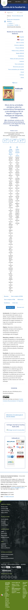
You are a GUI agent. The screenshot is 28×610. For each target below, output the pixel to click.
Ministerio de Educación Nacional (7, 558)
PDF (7, 140)
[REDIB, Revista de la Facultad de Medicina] (20, 454)
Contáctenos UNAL (4, 508)
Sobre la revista (20, 42)
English (22, 40)
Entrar (21, 12)
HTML (14, 140)
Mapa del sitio (3, 564)
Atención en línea (4, 506)
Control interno (4, 533)
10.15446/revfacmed (8, 496)
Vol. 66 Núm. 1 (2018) (12, 25)
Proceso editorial (20, 48)
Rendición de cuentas (5, 537)
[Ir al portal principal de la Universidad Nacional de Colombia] (4, 3)
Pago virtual (3, 521)
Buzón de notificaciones (5, 547)
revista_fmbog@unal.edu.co (18, 487)
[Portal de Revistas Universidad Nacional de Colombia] (5, 21)
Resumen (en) (20, 307)
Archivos (10, 23)
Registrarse (10, 12)
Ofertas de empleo (4, 524)
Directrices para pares (18, 66)
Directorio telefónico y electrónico (14, 564)
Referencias (20, 299)
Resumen (6, 296)
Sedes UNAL (17, 1)
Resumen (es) (10, 307)
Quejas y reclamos (4, 512)
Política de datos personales (17, 58)
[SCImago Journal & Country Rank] (15, 430)
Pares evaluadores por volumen (16, 69)
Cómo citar (15, 303)
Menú (25, 1)
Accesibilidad (23, 564)
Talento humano (4, 535)
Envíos (22, 77)
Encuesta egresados (4, 519)
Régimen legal (3, 545)
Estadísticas (21, 56)
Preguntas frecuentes (5, 510)
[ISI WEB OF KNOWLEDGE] (11, 444)
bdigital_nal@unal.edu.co (16, 588)
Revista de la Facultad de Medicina (13, 20)
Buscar (15, 82)
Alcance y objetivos (19, 45)
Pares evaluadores (19, 64)
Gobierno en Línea (4, 556)
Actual (22, 72)
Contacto (22, 61)
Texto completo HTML (9, 299)
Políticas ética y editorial (18, 50)
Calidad (2, 531)
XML (23, 140)
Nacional (9, 1)
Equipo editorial (20, 53)
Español (22, 37)
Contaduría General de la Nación (7, 554)
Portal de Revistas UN (17, 15)
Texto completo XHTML (17, 296)
